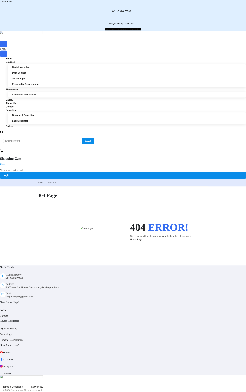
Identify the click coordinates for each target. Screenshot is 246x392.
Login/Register (20, 121)
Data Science (19, 73)
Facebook (8, 359)
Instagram (8, 366)
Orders (9, 126)
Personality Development (25, 84)
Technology (18, 78)
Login (6, 175)
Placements (12, 89)
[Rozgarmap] (21, 35)
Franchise (11, 110)
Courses (10, 62)
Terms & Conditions (13, 387)
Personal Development (11, 340)
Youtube (7, 352)
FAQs (3, 310)
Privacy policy (36, 387)
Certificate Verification (24, 94)
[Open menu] (3, 44)
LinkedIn (7, 373)
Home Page (136, 239)
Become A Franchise (23, 115)
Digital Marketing (21, 67)
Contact (4, 316)
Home (40, 182)
